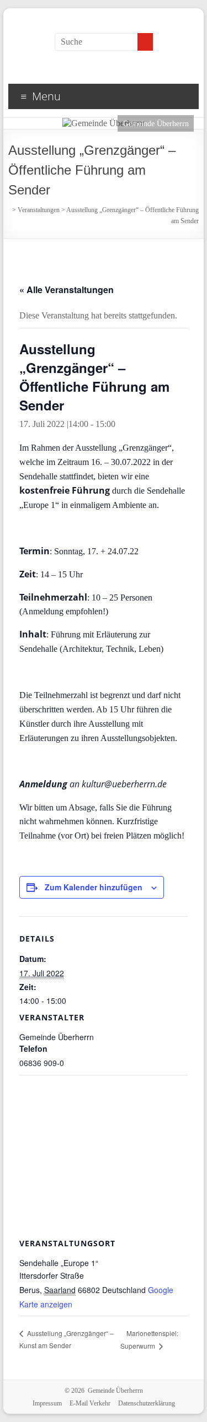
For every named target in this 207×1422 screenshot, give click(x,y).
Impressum (47, 1403)
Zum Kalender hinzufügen (93, 887)
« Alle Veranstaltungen (66, 289)
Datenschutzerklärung (146, 1403)
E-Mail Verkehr (90, 1403)
